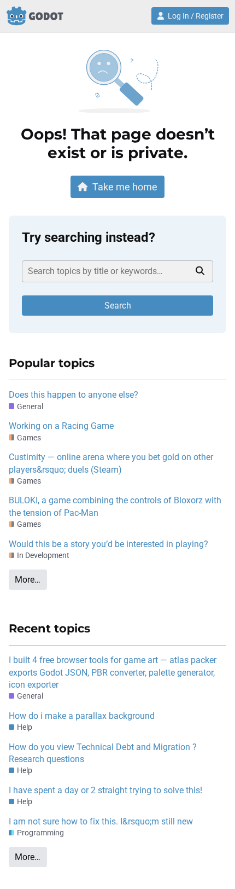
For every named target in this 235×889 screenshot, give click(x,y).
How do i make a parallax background (82, 716)
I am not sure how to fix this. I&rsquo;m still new (101, 821)
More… (27, 579)
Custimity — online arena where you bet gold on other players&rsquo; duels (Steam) (111, 463)
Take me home (124, 187)
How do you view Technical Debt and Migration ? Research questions (103, 753)
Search (117, 305)
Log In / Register (196, 15)
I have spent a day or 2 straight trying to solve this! (105, 790)
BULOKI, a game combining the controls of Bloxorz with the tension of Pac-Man (115, 506)
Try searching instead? (88, 237)
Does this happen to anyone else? (73, 395)
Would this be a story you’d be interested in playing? (108, 544)
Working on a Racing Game (61, 426)
